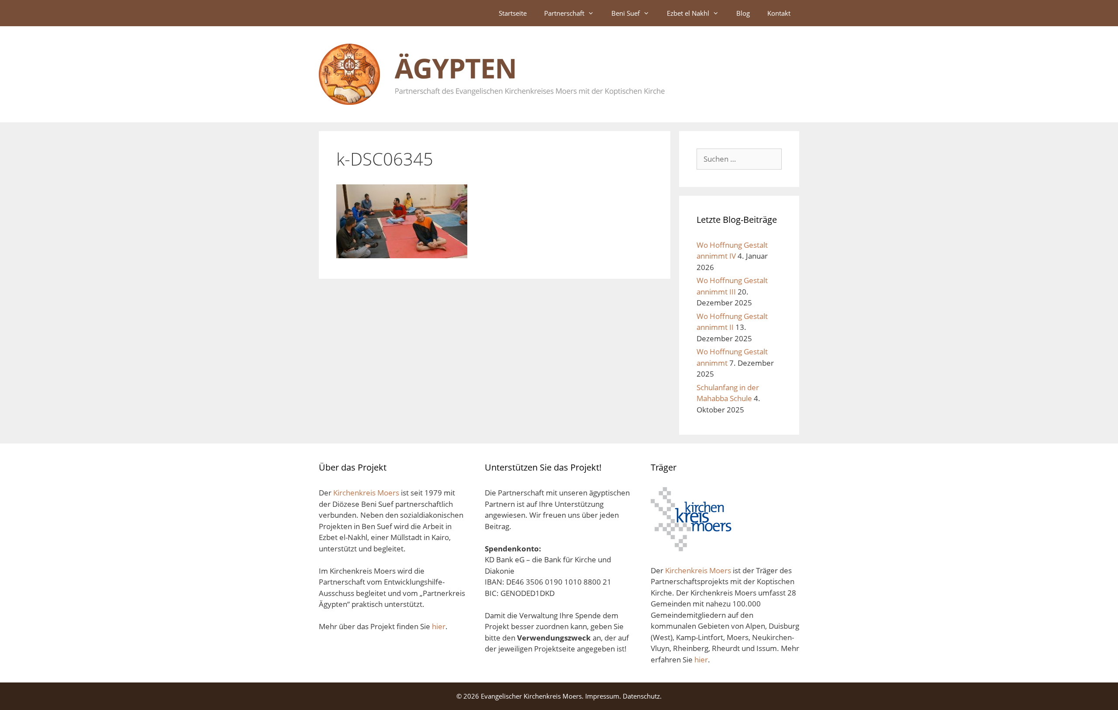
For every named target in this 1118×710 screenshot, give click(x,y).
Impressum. (603, 696)
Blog (743, 13)
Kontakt (778, 13)
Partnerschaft (564, 13)
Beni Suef (625, 13)
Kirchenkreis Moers (367, 493)
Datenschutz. (642, 696)
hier (438, 626)
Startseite (513, 13)
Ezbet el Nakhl (688, 13)
